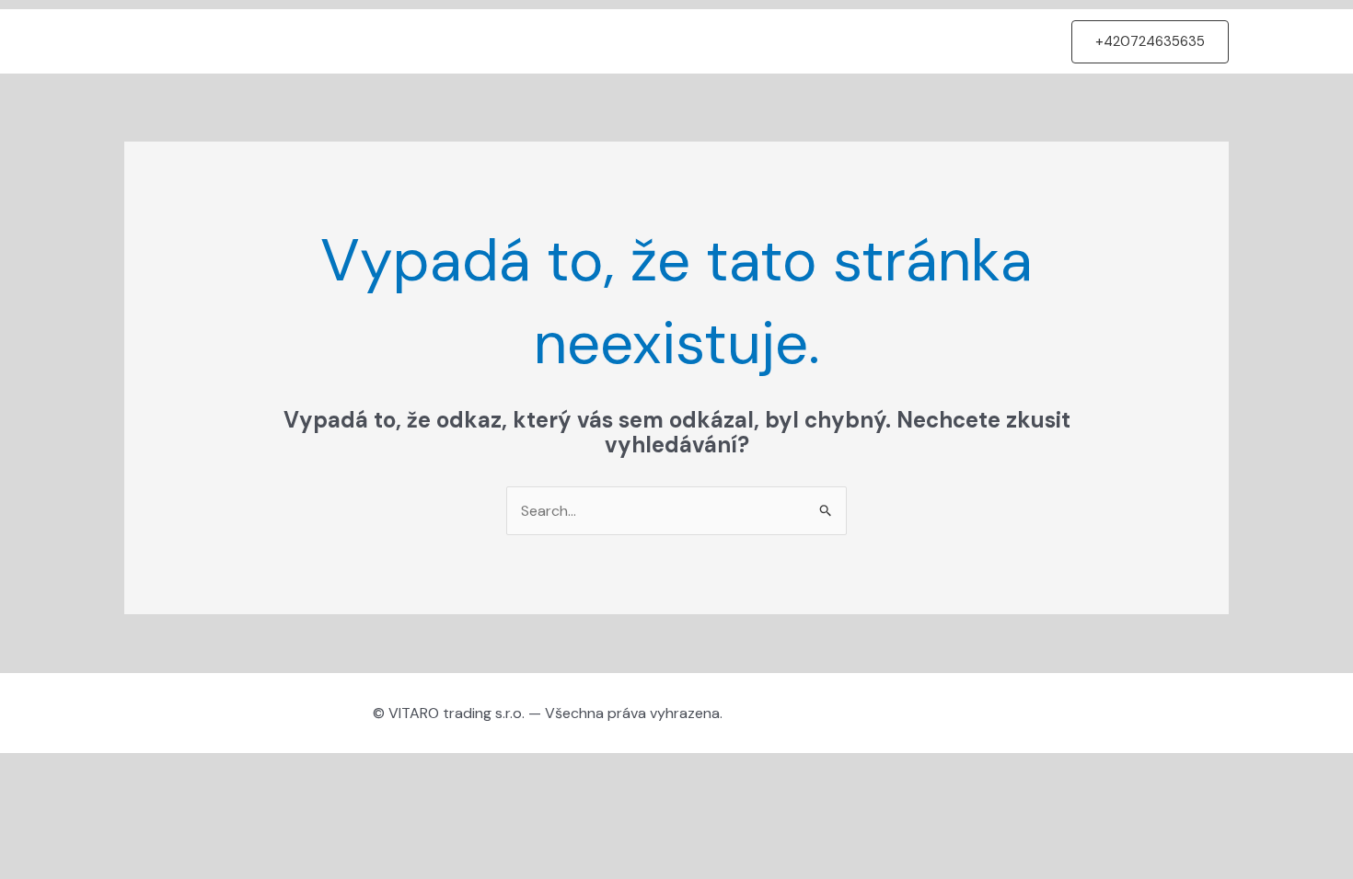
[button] (1150, 41)
